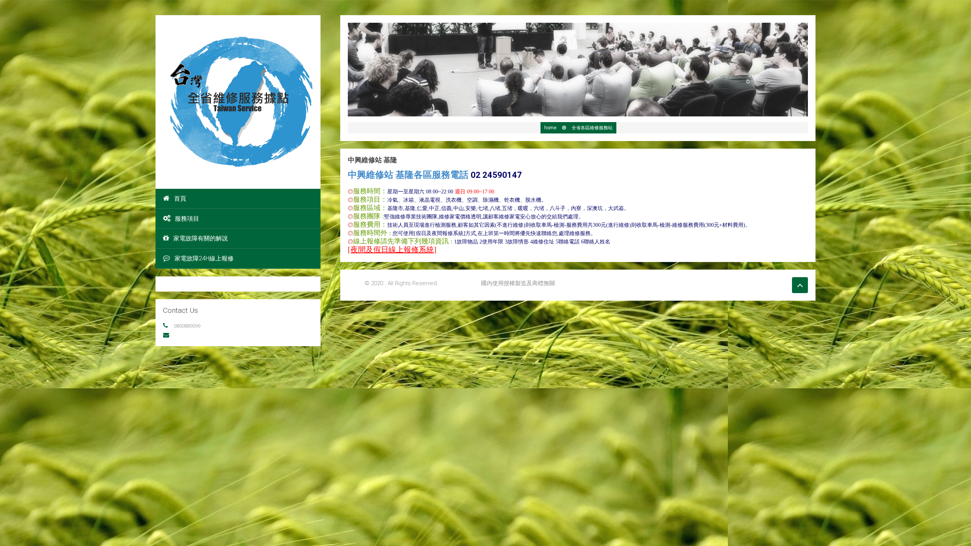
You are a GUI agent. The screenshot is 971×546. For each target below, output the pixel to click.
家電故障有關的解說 (200, 238)
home (551, 127)
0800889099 (187, 326)
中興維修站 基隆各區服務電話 (435, 174)
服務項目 (187, 218)
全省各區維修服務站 (592, 127)
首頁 (180, 198)
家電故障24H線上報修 (204, 258)
